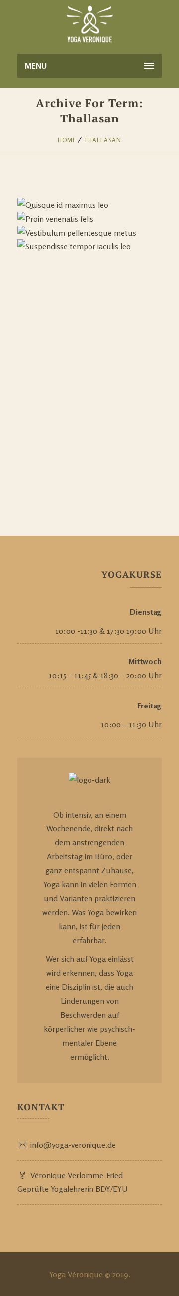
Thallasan (102, 140)
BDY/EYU (111, 1189)
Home (67, 140)
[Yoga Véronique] (89, 25)
